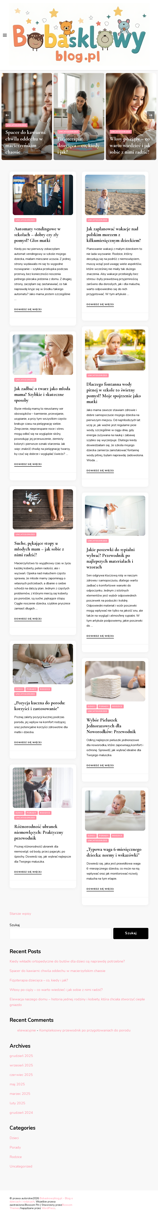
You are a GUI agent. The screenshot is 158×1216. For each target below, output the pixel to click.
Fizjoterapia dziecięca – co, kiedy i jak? (78, 145)
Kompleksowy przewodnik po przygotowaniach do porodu (85, 1030)
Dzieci (19, 689)
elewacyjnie (26, 1030)
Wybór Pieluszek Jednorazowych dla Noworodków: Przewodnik (111, 725)
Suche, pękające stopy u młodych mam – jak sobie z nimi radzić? (39, 549)
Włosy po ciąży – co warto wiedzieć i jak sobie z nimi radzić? (130, 145)
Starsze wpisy (20, 913)
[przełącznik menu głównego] (5, 35)
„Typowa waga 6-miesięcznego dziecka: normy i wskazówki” (114, 852)
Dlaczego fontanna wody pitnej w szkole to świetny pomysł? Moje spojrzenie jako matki (114, 392)
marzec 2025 (20, 1093)
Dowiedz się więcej (28, 309)
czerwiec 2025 (21, 1074)
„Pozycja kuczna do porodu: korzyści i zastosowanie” (39, 705)
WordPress (48, 1208)
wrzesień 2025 (21, 1065)
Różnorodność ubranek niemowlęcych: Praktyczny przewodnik (38, 832)
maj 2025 (17, 1084)
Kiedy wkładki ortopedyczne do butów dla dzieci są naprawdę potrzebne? (67, 961)
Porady (31, 689)
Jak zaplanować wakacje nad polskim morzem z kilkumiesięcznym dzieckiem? (114, 234)
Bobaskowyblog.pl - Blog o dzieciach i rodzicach (41, 1199)
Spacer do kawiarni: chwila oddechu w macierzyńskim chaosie (25, 142)
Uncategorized (16, 125)
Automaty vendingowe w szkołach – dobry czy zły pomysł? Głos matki (37, 234)
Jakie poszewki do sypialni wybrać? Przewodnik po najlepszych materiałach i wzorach (111, 558)
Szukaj (15, 925)
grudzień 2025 (21, 1055)
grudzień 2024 (21, 1112)
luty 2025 (17, 1103)
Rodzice (45, 689)
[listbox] (79, 115)
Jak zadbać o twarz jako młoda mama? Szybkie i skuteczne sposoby (42, 394)
